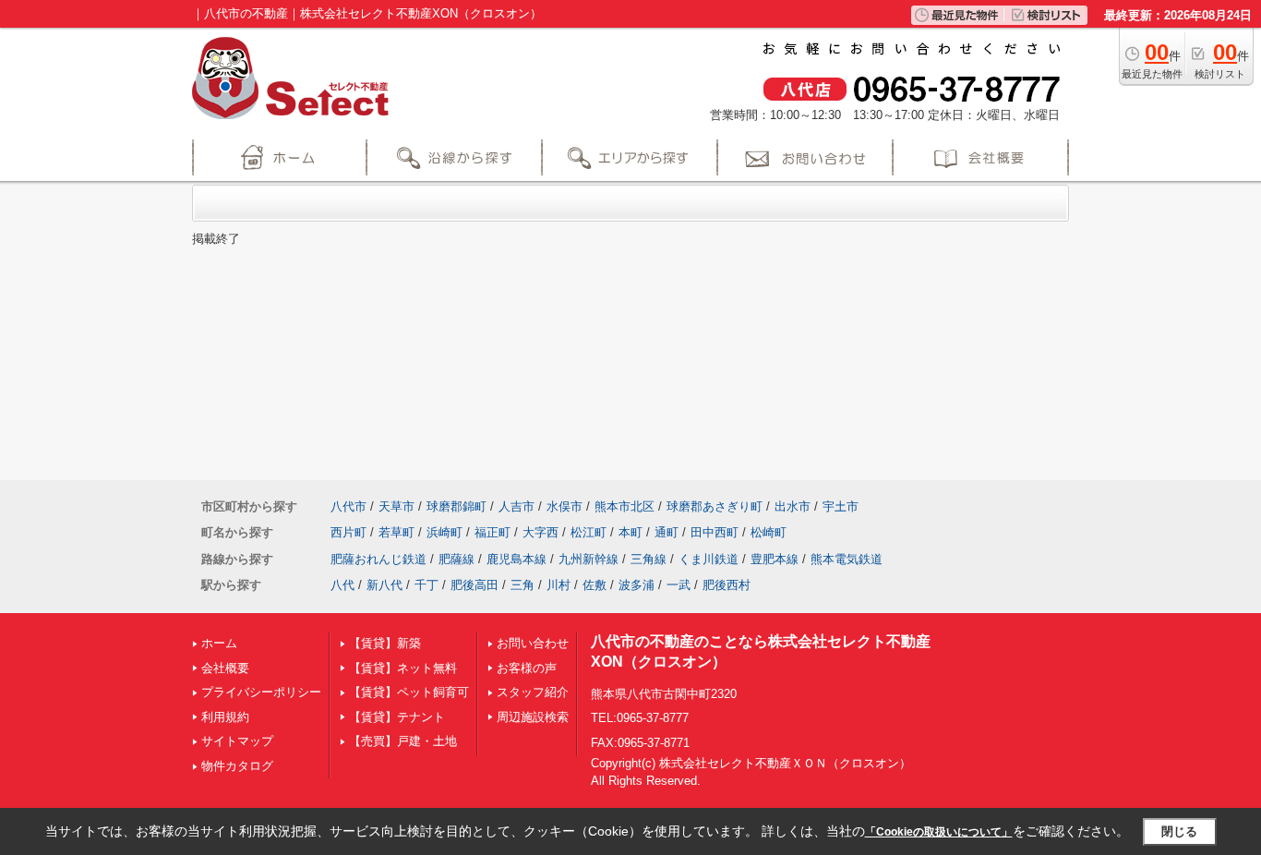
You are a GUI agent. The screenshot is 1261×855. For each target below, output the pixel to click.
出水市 (793, 506)
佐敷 (594, 585)
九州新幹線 (588, 559)
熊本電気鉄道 (847, 559)
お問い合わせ (533, 643)
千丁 (426, 585)
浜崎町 (444, 532)
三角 (522, 585)
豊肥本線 (775, 559)
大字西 (540, 532)
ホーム (219, 643)
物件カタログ (237, 766)
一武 (679, 585)
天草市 (396, 506)
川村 (558, 585)
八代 (342, 585)
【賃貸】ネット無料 (403, 668)
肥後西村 (727, 585)
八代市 (348, 506)
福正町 (492, 532)
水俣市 (564, 506)
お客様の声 (527, 668)
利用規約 (225, 717)
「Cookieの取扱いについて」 (939, 831)
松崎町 (769, 532)
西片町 (348, 532)
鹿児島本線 (516, 559)
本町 (630, 532)
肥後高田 (474, 585)
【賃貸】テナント (397, 717)
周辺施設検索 (533, 717)
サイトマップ (237, 741)
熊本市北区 (624, 506)
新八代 (384, 585)
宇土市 (841, 506)
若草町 (396, 532)
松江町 (588, 532)
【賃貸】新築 (385, 643)
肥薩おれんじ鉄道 (378, 559)
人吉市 (516, 506)
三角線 (648, 559)
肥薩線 (456, 559)
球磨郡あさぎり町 (715, 506)
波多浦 (636, 585)
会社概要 (225, 668)
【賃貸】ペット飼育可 (409, 692)
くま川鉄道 (709, 559)
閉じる (1179, 831)
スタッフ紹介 (533, 692)
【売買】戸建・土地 (403, 741)
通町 (667, 532)
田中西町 (715, 532)
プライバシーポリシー (261, 692)
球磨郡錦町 (456, 506)
